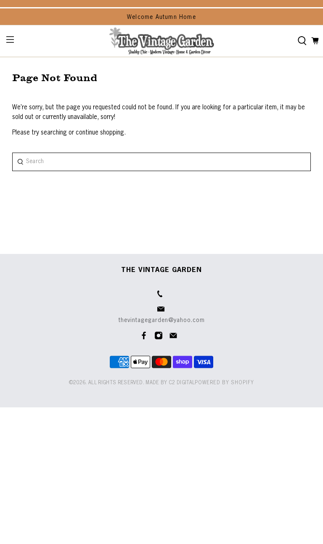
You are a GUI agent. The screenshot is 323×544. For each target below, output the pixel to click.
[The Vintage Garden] (161, 41)
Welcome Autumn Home (161, 17)
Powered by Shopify (224, 383)
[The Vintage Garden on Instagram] (158, 338)
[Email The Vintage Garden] (173, 338)
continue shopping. (100, 132)
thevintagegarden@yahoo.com (162, 320)
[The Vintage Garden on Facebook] (144, 338)
